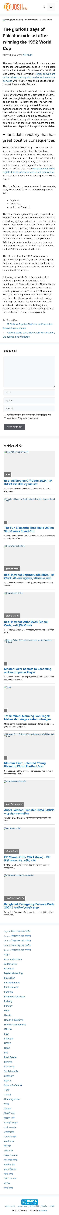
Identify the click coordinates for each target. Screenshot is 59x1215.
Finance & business (15, 996)
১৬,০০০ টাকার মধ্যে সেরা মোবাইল (17, 931)
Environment (11, 987)
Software (9, 1076)
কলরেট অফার (9, 1141)
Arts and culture (13, 959)
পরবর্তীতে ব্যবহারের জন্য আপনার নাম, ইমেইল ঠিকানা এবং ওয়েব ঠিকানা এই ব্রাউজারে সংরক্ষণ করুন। (29, 416)
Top (56, 1211)
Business (9, 968)
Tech (6, 1090)
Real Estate (10, 1057)
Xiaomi (8, 1108)
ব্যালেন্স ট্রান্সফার (10, 1169)
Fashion (8, 992)
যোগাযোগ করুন (22, 1206)
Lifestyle (8, 1038)
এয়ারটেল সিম (9, 1132)
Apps (7, 954)
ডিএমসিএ (44, 1206)
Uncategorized (12, 1099)
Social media (11, 1071)
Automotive (10, 964)
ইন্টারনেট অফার (9, 1113)
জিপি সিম (7, 1146)
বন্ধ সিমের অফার (10, 1160)
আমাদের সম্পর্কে (10, 1206)
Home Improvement (15, 1024)
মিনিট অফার (8, 1174)
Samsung (9, 1066)
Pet (6, 1052)
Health (7, 1015)
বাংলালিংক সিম (9, 1164)
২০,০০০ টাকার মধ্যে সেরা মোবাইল (17, 936)
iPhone (8, 1029)
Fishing (8, 1001)
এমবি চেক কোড (10, 1127)
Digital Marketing (13, 973)
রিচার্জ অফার (8, 1188)
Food (7, 1010)
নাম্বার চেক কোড (10, 1155)
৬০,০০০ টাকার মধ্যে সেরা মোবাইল (17, 950)
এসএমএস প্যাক (10, 1136)
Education (9, 978)
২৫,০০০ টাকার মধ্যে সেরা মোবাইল (17, 940)
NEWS (7, 1043)
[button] (43, 7)
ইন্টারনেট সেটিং (9, 1118)
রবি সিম (7, 1183)
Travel (7, 1094)
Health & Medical (13, 1020)
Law (6, 1034)
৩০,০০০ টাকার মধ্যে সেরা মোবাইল (17, 945)
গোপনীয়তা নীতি (34, 1206)
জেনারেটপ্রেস (42, 1210)
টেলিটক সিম (8, 1150)
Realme (8, 1062)
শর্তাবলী (51, 1206)
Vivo (6, 1104)
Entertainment (12, 982)
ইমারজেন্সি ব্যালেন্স (11, 1122)
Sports (7, 1080)
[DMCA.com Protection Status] (29, 1202)
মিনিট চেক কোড (10, 1178)
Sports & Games (13, 1085)
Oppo (7, 1048)
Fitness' (8, 1006)
